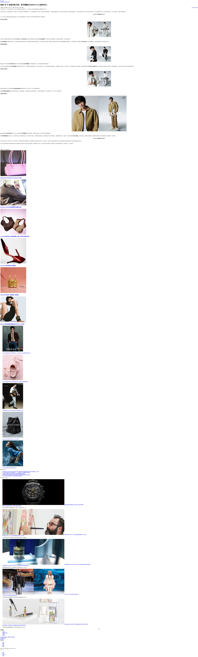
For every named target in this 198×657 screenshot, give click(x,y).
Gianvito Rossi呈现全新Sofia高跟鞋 (8, 265)
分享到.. (3, 654)
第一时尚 (2, 0)
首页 (3, 652)
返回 (5, 638)
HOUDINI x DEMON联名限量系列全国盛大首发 (10, 207)
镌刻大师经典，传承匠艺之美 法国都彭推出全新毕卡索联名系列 (14, 625)
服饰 (3, 645)
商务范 (3, 635)
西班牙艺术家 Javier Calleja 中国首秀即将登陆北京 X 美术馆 (13, 535)
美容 (3, 644)
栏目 (3, 653)
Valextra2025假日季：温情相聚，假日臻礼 (9, 294)
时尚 (3, 643)
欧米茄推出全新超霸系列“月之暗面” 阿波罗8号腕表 (11, 505)
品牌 (197, 7)
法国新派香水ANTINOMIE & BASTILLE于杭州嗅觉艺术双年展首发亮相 (15, 565)
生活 (3, 642)
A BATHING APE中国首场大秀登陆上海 (9, 595)
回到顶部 (2, 638)
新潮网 (3, 631)
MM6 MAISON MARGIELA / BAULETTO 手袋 (10, 177)
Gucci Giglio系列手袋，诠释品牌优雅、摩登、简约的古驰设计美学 (14, 236)
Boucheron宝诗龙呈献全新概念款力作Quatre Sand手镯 (12, 324)
